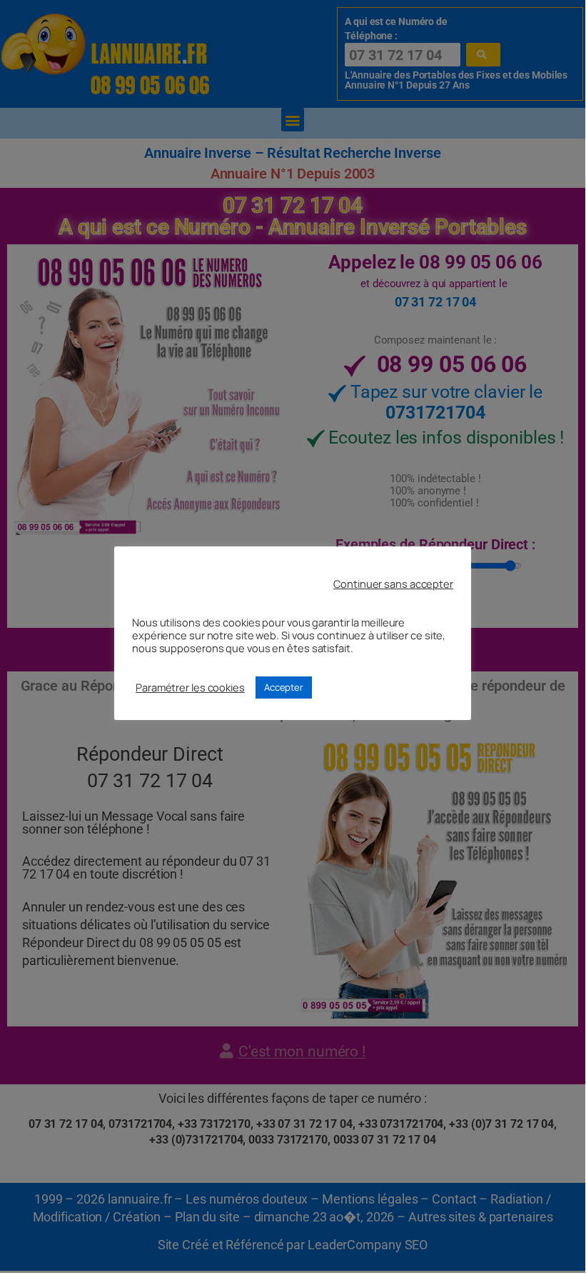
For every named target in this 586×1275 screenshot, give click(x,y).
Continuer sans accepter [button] (393, 583)
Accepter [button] (283, 687)
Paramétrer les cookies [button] (190, 687)
